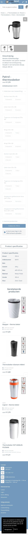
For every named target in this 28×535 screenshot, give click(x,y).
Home (2, 13)
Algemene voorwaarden (7, 505)
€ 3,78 (6, 412)
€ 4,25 (6, 332)
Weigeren (16, 529)
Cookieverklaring (5, 507)
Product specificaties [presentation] (14, 246)
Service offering (5, 494)
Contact (3, 490)
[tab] (14, 246)
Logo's (2, 492)
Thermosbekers (5, 15)
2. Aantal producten (10, 221)
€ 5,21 (6, 455)
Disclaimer (3, 512)
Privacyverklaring (5, 510)
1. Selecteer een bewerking (12, 91)
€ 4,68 (6, 372)
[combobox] (9, 7)
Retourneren (4, 497)
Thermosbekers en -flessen (16, 13)
